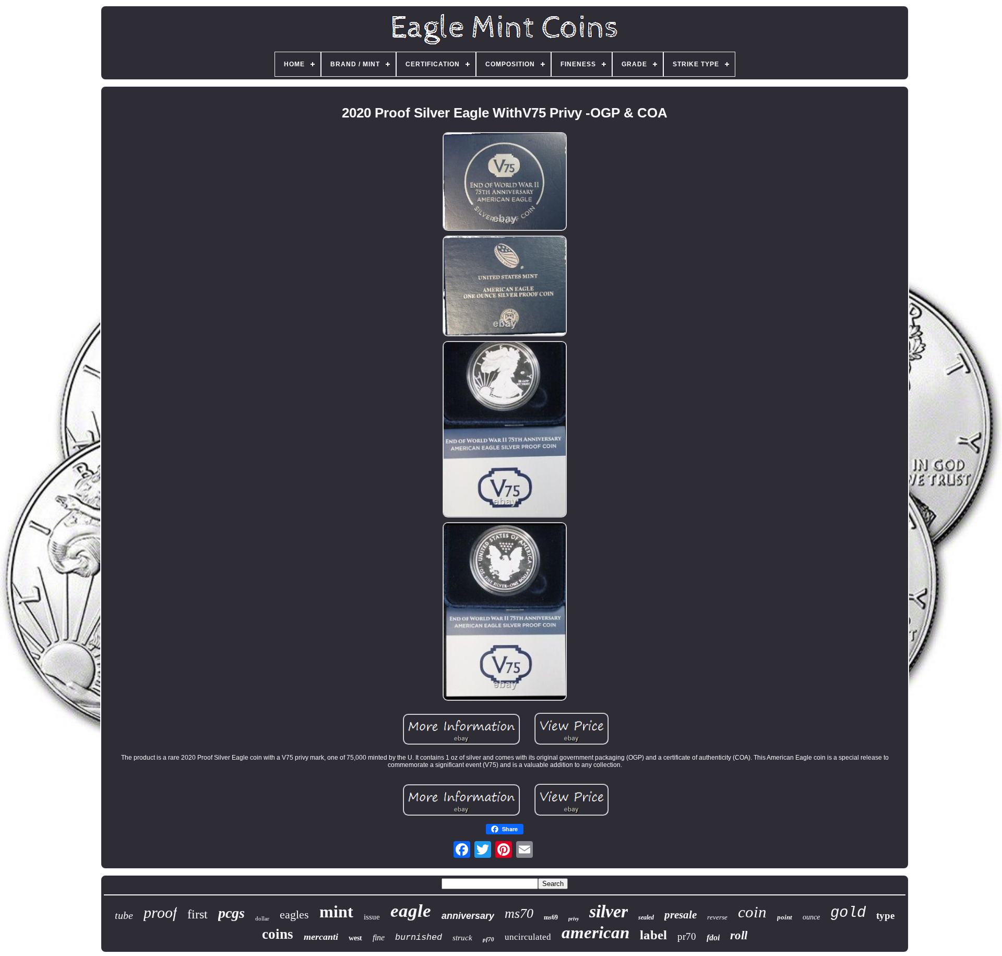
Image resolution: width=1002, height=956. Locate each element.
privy (573, 919)
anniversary (468, 916)
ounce (811, 917)
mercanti (321, 936)
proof (160, 912)
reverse (717, 917)
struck (462, 938)
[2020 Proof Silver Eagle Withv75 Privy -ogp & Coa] (504, 182)
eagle (410, 911)
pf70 (488, 939)
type (885, 915)
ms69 (551, 917)
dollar (262, 918)
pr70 (686, 936)
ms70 (519, 913)
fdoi (713, 937)
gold (848, 913)
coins (277, 934)
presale (680, 914)
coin (752, 912)
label (653, 935)
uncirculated (528, 937)
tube (124, 915)
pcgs (231, 913)
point (784, 917)
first (197, 914)
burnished (418, 937)
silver (608, 911)
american (595, 932)
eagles (294, 914)
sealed (646, 917)
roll (738, 935)
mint (336, 911)
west (355, 938)
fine (379, 937)
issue (372, 917)
